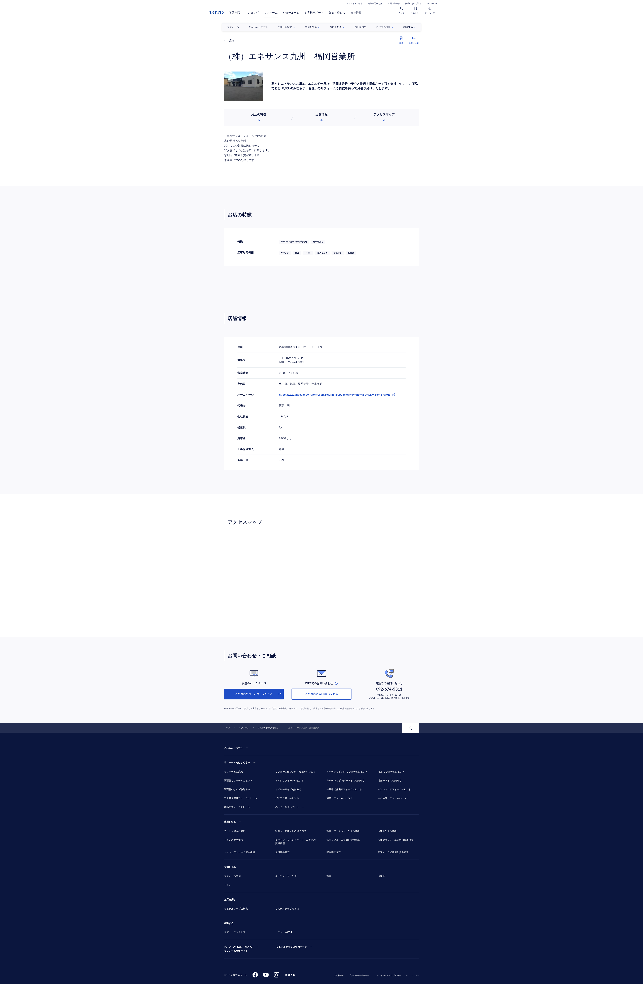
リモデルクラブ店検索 (268, 728)
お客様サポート (314, 12)
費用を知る (230, 822)
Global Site (432, 4)
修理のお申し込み (413, 4)
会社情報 (355, 12)
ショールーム (291, 12)
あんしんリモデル (233, 748)
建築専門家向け (375, 4)
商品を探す (235, 12)
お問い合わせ (393, 4)
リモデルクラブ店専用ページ (291, 947)
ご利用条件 (338, 975)
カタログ (253, 12)
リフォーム (271, 12)
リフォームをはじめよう (237, 762)
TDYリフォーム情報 (353, 4)
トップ (227, 728)
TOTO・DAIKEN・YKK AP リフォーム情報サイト (238, 949)
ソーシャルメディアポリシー (388, 975)
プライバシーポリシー (359, 975)
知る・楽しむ (337, 12)
